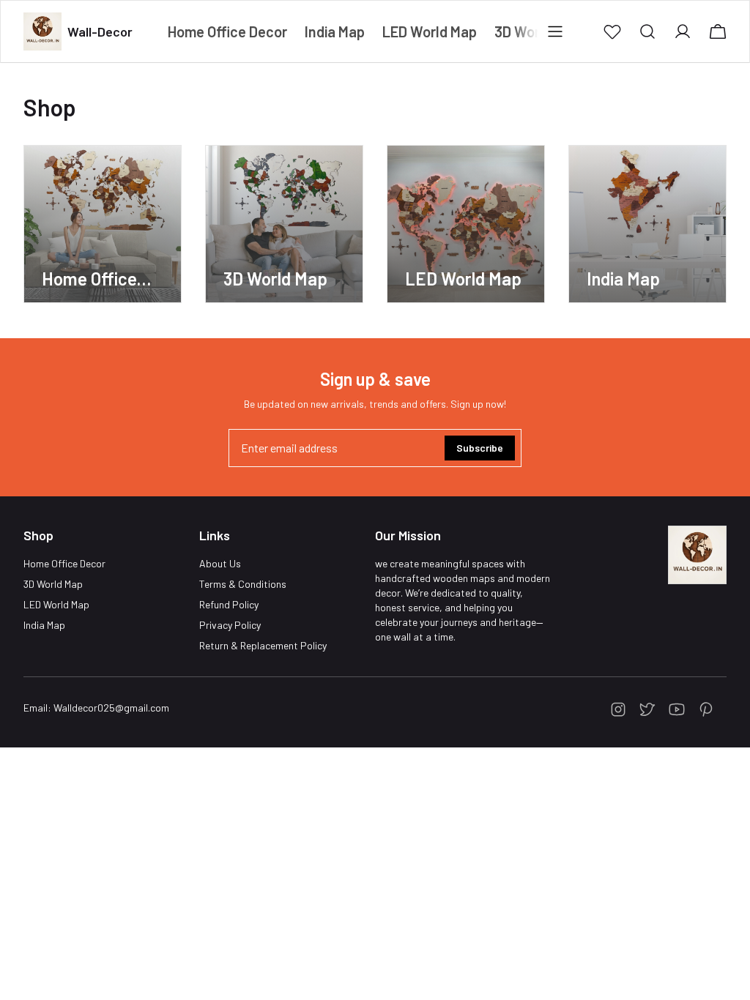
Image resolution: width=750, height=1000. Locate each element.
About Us (220, 563)
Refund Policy (229, 604)
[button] (612, 31)
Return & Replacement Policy (263, 645)
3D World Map (53, 584)
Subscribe (479, 447)
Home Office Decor (64, 563)
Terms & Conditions (242, 584)
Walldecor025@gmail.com (111, 707)
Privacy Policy (230, 625)
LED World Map (56, 604)
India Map (44, 625)
